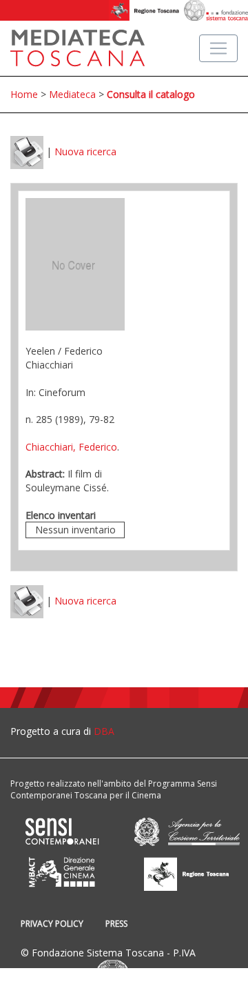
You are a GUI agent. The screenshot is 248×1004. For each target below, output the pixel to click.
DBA (104, 731)
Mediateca (72, 94)
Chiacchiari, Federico (71, 446)
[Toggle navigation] (218, 48)
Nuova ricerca (85, 151)
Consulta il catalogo (151, 94)
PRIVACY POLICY (52, 923)
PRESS (116, 923)
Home (24, 94)
